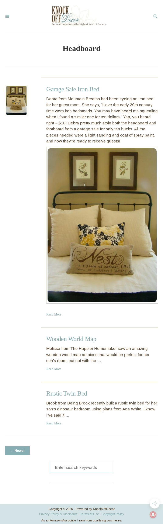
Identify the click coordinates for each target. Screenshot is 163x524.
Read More (53, 314)
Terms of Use (89, 514)
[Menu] (7, 16)
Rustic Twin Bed (66, 393)
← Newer (17, 450)
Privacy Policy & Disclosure (58, 514)
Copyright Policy (112, 514)
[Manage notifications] (153, 514)
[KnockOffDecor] (81, 17)
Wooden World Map (71, 338)
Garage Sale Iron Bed (72, 89)
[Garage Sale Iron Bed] (16, 100)
